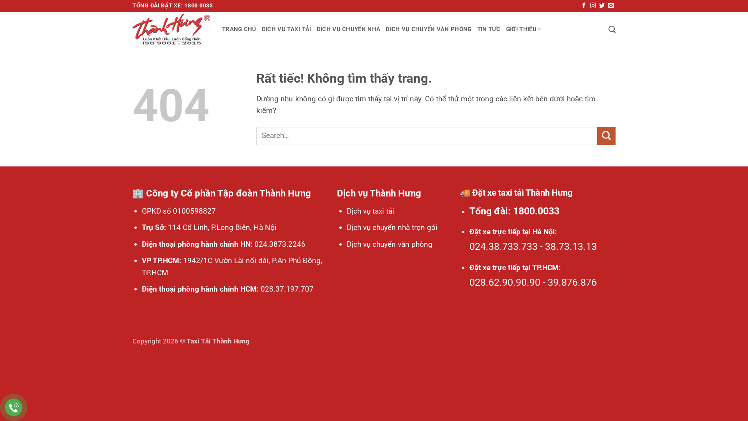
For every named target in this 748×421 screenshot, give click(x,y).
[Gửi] (606, 136)
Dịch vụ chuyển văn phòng (428, 29)
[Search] (612, 29)
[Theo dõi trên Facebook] (584, 6)
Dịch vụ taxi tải (286, 29)
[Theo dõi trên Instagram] (593, 6)
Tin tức (489, 29)
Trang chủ (239, 29)
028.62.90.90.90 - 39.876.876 (533, 282)
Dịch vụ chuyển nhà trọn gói (392, 227)
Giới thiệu (521, 29)
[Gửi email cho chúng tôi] (611, 6)
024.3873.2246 (278, 244)
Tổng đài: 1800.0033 (514, 211)
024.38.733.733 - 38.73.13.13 (533, 246)
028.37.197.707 (286, 289)
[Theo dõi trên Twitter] (602, 6)
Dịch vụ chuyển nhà (349, 29)
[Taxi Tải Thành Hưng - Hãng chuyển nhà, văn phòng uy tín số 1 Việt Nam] (171, 29)
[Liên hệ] (14, 407)
